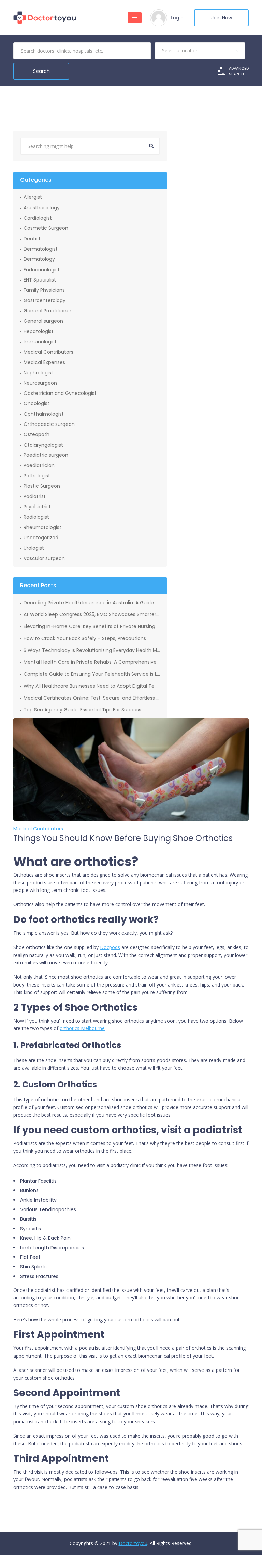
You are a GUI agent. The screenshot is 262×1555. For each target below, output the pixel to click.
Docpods (110, 947)
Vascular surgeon (44, 558)
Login (177, 17)
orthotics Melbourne (82, 1028)
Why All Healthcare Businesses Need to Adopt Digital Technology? (92, 686)
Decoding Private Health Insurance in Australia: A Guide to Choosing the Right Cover (92, 602)
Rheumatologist (42, 527)
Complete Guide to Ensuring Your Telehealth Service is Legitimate (92, 674)
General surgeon (43, 321)
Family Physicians (44, 290)
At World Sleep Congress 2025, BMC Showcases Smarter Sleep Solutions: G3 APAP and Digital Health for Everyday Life (92, 614)
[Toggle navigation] (135, 17)
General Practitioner (47, 310)
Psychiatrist (37, 506)
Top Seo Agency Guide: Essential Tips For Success (82, 709)
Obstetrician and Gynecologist (60, 393)
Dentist (32, 238)
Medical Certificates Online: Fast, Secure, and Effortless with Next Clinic (92, 697)
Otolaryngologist (43, 445)
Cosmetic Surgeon (46, 228)
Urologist (34, 548)
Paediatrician (39, 465)
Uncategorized (41, 537)
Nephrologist (38, 372)
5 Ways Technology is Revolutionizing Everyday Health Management (92, 650)
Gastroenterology (45, 300)
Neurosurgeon (40, 383)
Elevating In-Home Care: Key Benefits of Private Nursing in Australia (92, 626)
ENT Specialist (40, 279)
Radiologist (36, 517)
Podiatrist (35, 496)
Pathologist (37, 475)
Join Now (221, 17)
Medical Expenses (44, 362)
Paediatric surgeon (46, 455)
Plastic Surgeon (42, 486)
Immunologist (40, 341)
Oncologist (36, 403)
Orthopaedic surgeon (49, 424)
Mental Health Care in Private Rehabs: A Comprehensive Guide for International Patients (92, 662)
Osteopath (36, 434)
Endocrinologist (42, 269)
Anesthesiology (42, 207)
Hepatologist (39, 331)
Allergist (33, 197)
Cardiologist (38, 217)
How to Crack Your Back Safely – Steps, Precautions (85, 638)
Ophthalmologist (44, 414)
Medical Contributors (48, 352)
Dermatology (39, 259)
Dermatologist (41, 248)
